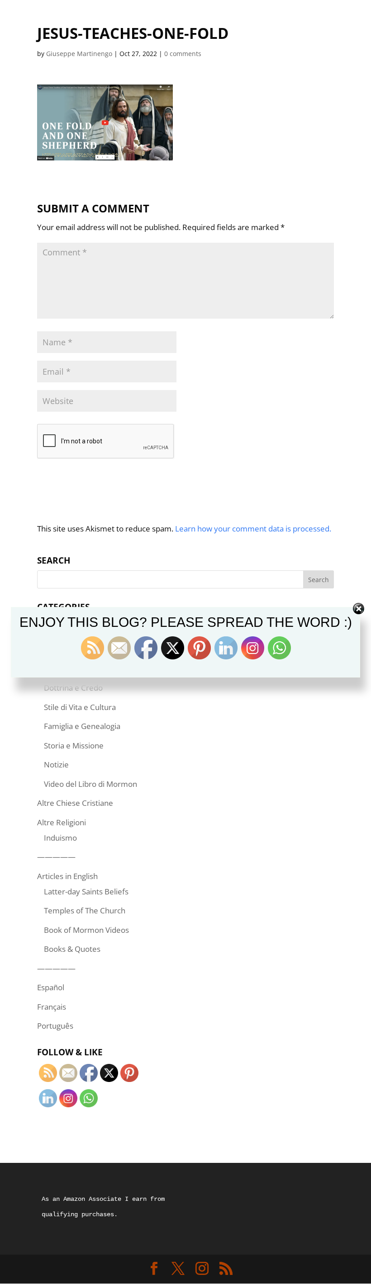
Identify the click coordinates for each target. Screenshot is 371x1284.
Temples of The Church (84, 910)
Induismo (60, 837)
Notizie (56, 764)
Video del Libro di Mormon (90, 784)
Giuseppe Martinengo (79, 53)
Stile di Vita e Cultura (80, 707)
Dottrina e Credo (73, 687)
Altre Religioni (61, 822)
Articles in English (67, 876)
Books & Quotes (72, 949)
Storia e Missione (74, 745)
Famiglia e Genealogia (82, 726)
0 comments (182, 53)
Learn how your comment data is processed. (253, 528)
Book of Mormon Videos (86, 930)
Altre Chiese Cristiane (75, 803)
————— (56, 856)
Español (50, 987)
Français (51, 1007)
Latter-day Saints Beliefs (86, 891)
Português (55, 1026)
